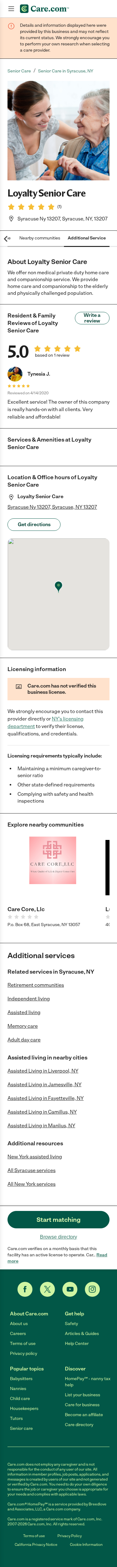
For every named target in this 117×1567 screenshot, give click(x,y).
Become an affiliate (84, 1414)
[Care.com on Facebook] (24, 1289)
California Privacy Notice (36, 1544)
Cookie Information (86, 1544)
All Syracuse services (31, 1170)
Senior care (21, 1428)
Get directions (34, 524)
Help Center (77, 1343)
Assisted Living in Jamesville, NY (44, 1084)
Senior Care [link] (19, 71)
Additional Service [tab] (87, 238)
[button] (58, 130)
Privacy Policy (69, 1536)
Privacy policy (23, 1353)
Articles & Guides (82, 1333)
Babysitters (21, 1378)
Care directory (79, 1424)
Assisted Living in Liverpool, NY (42, 1071)
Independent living (28, 999)
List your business (82, 1395)
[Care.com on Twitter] (47, 1289)
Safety (71, 1323)
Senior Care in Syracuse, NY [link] (65, 71)
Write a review (92, 318)
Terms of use (23, 1343)
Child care (20, 1398)
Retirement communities (35, 985)
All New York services (31, 1184)
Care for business (82, 1404)
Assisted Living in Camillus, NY (42, 1112)
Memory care (22, 1026)
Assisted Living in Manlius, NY (41, 1126)
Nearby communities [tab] (39, 238)
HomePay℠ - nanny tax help (87, 1382)
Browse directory (58, 1237)
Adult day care (24, 1040)
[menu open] (11, 8)
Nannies (18, 1388)
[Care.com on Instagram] (92, 1289)
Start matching (58, 1219)
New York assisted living (34, 1157)
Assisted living (24, 1012)
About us (19, 1323)
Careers (18, 1333)
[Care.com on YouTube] (69, 1289)
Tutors (16, 1418)
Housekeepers (24, 1408)
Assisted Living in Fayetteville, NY (45, 1098)
